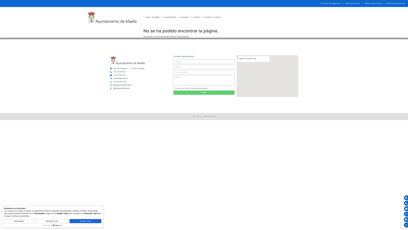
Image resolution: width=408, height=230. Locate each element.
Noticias (208, 17)
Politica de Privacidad (199, 88)
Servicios (184, 17)
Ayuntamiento (170, 17)
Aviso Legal (196, 116)
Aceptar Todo (85, 221)
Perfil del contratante (395, 3)
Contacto (217, 17)
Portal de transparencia (330, 3)
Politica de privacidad (209, 116)
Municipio (156, 17)
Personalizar (19, 221)
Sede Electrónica (352, 3)
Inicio (148, 17)
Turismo (196, 17)
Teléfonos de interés (373, 3)
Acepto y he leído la (191, 88)
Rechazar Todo (52, 221)
